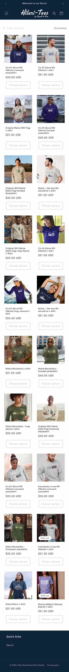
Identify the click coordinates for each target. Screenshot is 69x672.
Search (10, 645)
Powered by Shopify (35, 665)
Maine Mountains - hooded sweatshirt (48, 370)
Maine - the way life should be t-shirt (48, 189)
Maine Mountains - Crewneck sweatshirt (16, 548)
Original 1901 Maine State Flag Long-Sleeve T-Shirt (18, 251)
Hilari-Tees (22, 665)
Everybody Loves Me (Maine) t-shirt (49, 548)
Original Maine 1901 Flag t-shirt (18, 129)
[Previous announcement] (5, 3)
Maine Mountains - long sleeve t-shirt (18, 427)
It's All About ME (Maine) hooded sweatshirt (46, 130)
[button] (6, 13)
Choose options (18, 85)
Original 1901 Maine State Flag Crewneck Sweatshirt (48, 429)
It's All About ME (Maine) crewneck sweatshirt (15, 70)
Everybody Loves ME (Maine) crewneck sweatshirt (49, 489)
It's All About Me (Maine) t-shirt (46, 69)
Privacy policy (53, 665)
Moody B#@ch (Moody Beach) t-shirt (50, 605)
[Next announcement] (63, 3)
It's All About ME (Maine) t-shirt (46, 249)
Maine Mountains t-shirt (18, 368)
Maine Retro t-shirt (16, 604)
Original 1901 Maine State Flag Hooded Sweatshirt (15, 191)
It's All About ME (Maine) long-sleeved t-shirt (18, 311)
